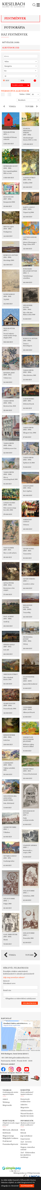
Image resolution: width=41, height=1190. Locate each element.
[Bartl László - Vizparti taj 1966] (30, 198)
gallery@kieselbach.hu (20, 1058)
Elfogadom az (21, 999)
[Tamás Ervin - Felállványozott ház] (10, 428)
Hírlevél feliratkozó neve (9, 982)
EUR (22, 81)
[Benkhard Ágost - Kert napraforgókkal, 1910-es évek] (10, 156)
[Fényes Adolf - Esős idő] (10, 636)
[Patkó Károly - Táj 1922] (10, 280)
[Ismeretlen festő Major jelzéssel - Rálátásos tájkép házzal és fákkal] (30, 728)
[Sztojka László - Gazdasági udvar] (10, 848)
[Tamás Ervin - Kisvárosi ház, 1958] (10, 392)
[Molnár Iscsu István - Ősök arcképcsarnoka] (30, 795)
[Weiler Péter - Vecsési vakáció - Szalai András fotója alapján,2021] (10, 317)
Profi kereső (7, 1141)
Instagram (11, 1073)
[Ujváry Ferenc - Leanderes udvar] (30, 569)
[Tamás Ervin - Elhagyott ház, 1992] (30, 419)
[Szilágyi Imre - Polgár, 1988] (10, 883)
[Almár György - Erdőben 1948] (30, 162)
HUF (7, 81)
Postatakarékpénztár (10, 1144)
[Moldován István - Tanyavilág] (30, 598)
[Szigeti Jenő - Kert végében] (30, 477)
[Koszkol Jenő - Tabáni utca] (10, 358)
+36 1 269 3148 (6, 1058)
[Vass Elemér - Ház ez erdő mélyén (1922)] (10, 532)
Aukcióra (23, 1105)
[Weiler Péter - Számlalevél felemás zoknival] (10, 121)
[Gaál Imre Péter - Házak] (10, 922)
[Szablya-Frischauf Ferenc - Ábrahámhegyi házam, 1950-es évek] (30, 119)
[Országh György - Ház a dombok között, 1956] (10, 665)
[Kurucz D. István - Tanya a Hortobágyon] (30, 330)
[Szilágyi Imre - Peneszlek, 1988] (30, 918)
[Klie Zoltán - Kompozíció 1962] (10, 188)
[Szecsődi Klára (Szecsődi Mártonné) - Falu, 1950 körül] (10, 786)
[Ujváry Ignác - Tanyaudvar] (30, 540)
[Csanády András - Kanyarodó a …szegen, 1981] (30, 836)
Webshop (6, 1102)
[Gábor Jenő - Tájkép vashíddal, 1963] (10, 754)
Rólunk (23, 1133)
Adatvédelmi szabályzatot (26, 999)
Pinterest (19, 1073)
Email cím (7, 990)
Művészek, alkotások (10, 1130)
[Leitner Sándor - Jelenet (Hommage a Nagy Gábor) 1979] (30, 228)
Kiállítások (7, 1133)
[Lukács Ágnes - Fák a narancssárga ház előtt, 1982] (10, 494)
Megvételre (24, 1107)
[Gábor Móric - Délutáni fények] (30, 390)
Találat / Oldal (24, 94)
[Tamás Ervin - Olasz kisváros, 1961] (30, 361)
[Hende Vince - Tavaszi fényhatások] (30, 761)
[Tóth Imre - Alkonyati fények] (30, 699)
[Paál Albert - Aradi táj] (10, 606)
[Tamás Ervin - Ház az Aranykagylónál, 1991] (10, 464)
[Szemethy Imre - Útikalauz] (10, 818)
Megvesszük (7, 1105)
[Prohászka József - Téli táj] (30, 628)
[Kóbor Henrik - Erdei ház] (10, 725)
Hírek (22, 1130)
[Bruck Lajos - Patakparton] (10, 217)
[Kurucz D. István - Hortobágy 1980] (10, 247)
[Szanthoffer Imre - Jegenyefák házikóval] (30, 663)
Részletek (15, 1186)
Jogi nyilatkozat (26, 1136)
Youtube (27, 1073)
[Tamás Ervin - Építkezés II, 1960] (30, 448)
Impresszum (25, 1139)
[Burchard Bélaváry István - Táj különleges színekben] (30, 260)
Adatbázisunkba (26, 1111)
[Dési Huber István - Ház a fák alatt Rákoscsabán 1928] (30, 295)
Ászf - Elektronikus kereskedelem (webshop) (27, 1155)
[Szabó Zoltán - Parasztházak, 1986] (10, 695)
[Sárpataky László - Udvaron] (30, 508)
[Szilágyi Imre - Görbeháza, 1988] (30, 875)
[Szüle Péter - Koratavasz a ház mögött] (10, 571)
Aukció (5, 1099)
